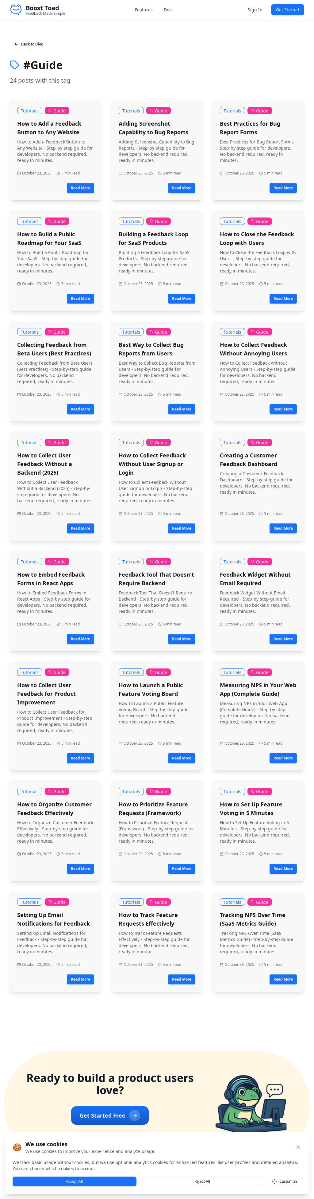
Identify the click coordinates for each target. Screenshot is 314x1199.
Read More (80, 187)
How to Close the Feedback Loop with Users (257, 238)
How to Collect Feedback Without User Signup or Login (152, 464)
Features (144, 10)
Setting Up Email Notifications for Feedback (53, 919)
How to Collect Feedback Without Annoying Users (253, 349)
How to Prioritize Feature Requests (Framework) (153, 809)
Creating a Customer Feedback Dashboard (248, 460)
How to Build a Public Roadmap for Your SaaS (49, 238)
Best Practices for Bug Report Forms (250, 128)
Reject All (202, 1181)
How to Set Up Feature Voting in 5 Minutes (251, 809)
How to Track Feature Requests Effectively (148, 919)
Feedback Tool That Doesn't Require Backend (156, 579)
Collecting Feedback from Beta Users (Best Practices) (54, 349)
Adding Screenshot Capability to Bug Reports (153, 128)
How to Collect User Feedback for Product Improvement (46, 693)
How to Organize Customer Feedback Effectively (54, 809)
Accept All (74, 1181)
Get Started (287, 10)
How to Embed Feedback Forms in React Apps (51, 579)
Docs (169, 10)
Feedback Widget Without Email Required (255, 579)
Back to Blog (32, 44)
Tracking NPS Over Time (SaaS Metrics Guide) (252, 919)
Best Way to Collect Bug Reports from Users (151, 349)
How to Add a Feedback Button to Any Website (49, 128)
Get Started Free (102, 1115)
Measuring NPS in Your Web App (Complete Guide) (258, 689)
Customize (288, 1181)
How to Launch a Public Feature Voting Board (151, 689)
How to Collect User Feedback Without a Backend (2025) (44, 464)
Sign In (255, 10)
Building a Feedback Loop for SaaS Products (153, 238)
